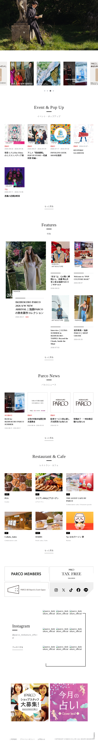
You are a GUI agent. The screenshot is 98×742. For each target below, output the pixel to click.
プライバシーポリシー (27, 739)
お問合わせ (41, 739)
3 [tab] (50, 90)
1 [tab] (44, 90)
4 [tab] (53, 91)
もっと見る (49, 206)
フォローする (17, 647)
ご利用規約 (13, 739)
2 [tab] (47, 90)
